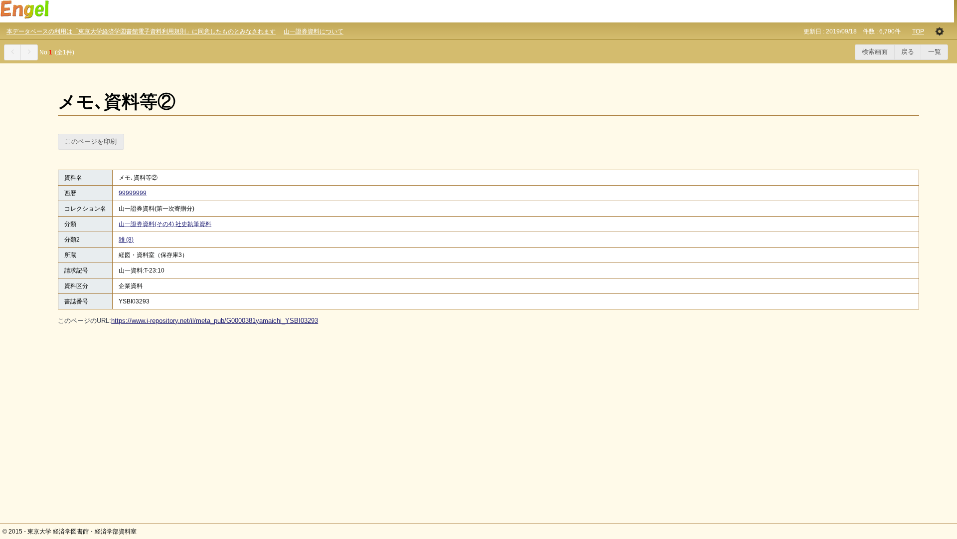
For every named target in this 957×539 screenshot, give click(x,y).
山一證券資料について (313, 31)
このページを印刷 (91, 141)
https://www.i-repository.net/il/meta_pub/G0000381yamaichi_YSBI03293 (214, 320)
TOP (918, 31)
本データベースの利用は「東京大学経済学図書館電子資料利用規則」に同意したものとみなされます (141, 31)
